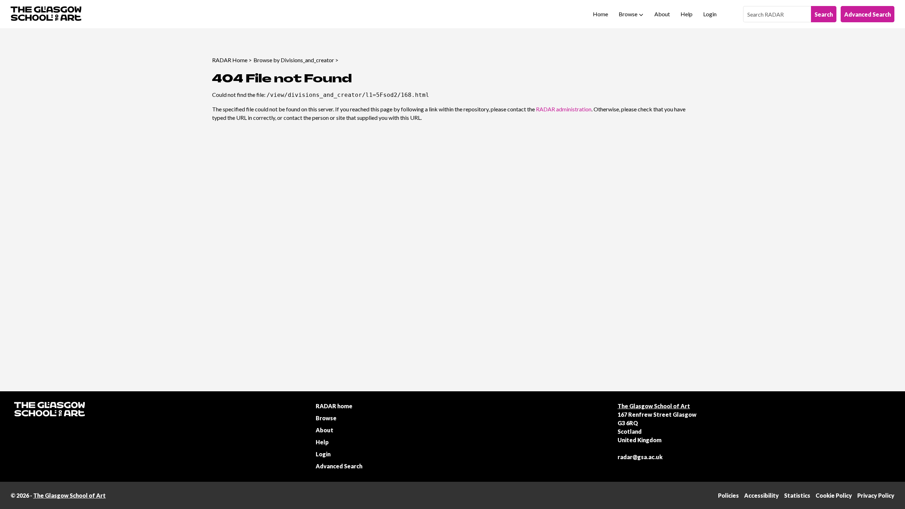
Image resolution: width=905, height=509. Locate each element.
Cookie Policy (834, 495)
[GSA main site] (46, 14)
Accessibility (761, 495)
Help (687, 14)
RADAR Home (229, 60)
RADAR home (334, 406)
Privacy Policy (875, 495)
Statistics (797, 495)
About (662, 14)
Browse (628, 14)
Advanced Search (867, 14)
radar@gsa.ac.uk (640, 457)
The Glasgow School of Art (654, 406)
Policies (728, 495)
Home (600, 14)
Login (710, 14)
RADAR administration (563, 109)
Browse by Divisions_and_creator (293, 60)
